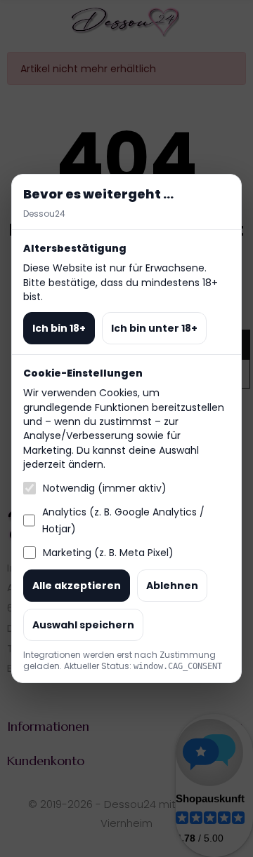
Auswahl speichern (83, 625)
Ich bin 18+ (59, 328)
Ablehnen (172, 586)
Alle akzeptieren (76, 586)
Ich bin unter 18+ (154, 328)
